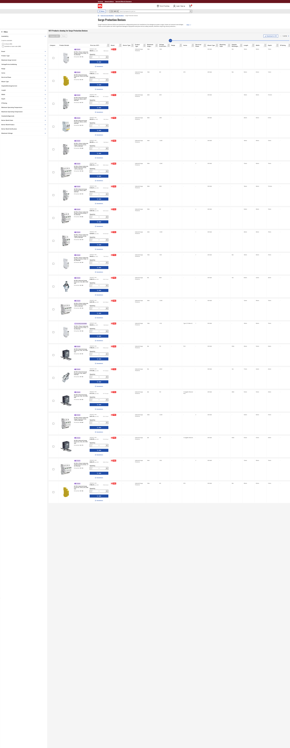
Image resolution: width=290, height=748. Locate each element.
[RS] (100, 6)
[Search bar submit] (190, 11)
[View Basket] (190, 6)
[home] (98, 15)
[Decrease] (91, 57)
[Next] (288, 36)
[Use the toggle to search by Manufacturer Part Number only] (117, 11)
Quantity (92, 54)
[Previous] (280, 36)
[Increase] (106, 57)
